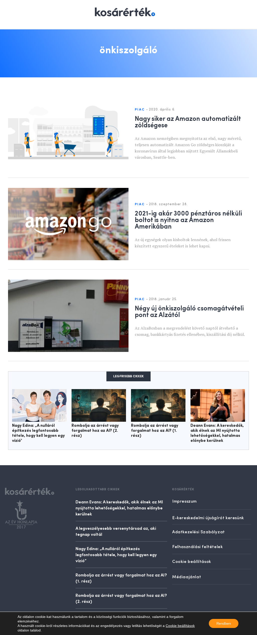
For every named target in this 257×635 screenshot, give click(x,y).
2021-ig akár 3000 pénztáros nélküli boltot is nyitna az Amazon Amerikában (188, 219)
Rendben (223, 623)
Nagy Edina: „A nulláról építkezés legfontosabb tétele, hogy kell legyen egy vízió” (116, 554)
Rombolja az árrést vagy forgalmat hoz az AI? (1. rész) (154, 431)
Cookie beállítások (180, 626)
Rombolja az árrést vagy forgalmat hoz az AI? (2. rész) (95, 431)
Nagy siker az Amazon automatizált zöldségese (188, 121)
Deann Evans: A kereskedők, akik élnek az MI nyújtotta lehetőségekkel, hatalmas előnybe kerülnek (119, 508)
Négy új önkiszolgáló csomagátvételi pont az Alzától (189, 311)
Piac (140, 109)
